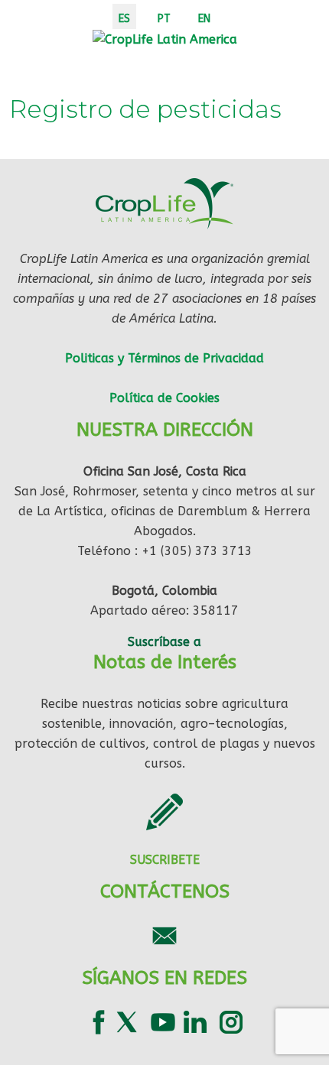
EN (204, 18)
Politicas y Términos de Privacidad (164, 358)
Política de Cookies (164, 398)
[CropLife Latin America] (165, 38)
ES (124, 18)
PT (164, 18)
